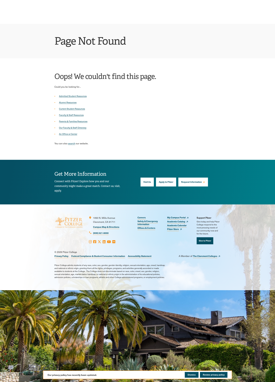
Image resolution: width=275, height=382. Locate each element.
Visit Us (147, 181)
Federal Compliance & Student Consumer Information (98, 255)
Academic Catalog (176, 221)
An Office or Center (68, 134)
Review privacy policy (214, 375)
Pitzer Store (173, 229)
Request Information (191, 181)
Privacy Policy (61, 255)
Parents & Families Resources (73, 121)
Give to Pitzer (205, 240)
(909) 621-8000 (101, 232)
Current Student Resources (72, 108)
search (71, 143)
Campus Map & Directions (106, 226)
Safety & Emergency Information (148, 223)
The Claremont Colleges (205, 255)
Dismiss (192, 375)
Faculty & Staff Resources (71, 115)
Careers (142, 217)
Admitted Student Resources (73, 96)
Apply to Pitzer (166, 181)
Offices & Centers (146, 227)
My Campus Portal (176, 217)
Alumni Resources (67, 102)
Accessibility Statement (139, 255)
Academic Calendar (177, 225)
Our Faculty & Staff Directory (72, 127)
